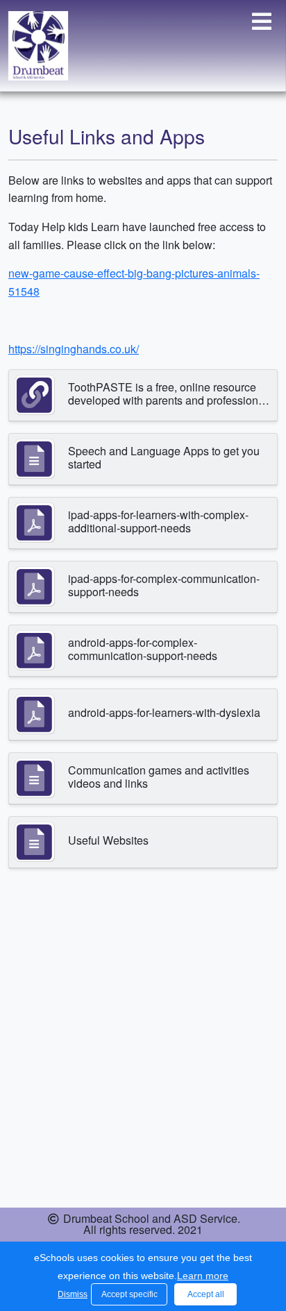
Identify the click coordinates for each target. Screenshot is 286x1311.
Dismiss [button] (71, 1294)
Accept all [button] (205, 1294)
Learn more (202, 1275)
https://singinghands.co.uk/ (73, 349)
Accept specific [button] (129, 1294)
